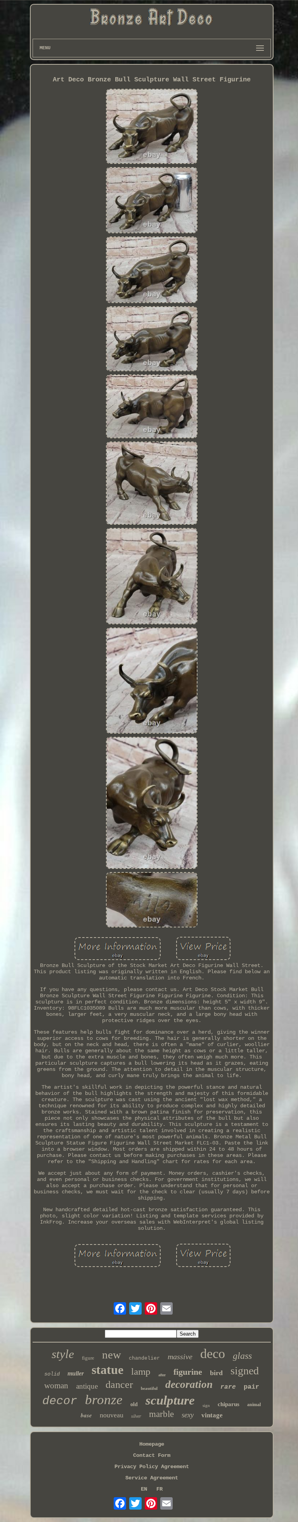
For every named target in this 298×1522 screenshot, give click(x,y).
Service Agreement (151, 1478)
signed (244, 1371)
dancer (119, 1384)
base (86, 1415)
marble (161, 1414)
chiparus (228, 1404)
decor (59, 1401)
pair (251, 1387)
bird (216, 1373)
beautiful (149, 1388)
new (111, 1354)
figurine (187, 1372)
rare (228, 1387)
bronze (104, 1399)
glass (242, 1356)
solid (52, 1374)
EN (144, 1489)
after (162, 1375)
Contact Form (151, 1455)
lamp (141, 1371)
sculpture (170, 1400)
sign (206, 1405)
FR (159, 1489)
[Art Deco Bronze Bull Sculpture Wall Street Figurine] (152, 127)
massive (180, 1356)
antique (87, 1386)
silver (136, 1416)
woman (56, 1385)
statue (107, 1370)
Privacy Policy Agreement (151, 1466)
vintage (212, 1415)
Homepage (151, 1444)
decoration (189, 1384)
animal (254, 1404)
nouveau (111, 1415)
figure (88, 1358)
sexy (188, 1415)
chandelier (144, 1358)
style (63, 1354)
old (134, 1404)
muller (76, 1373)
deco (212, 1353)
